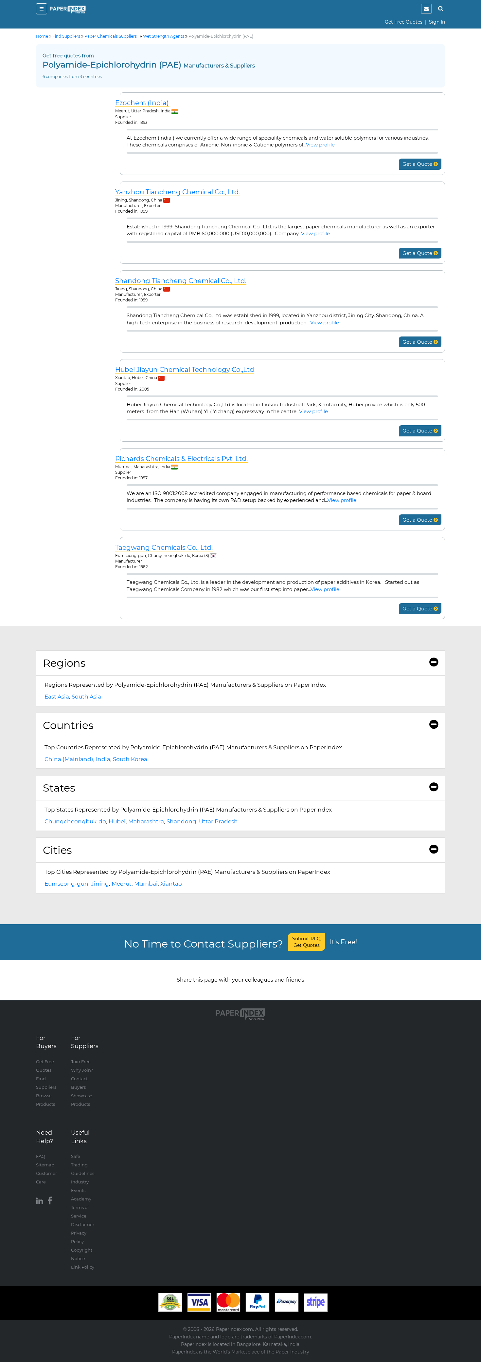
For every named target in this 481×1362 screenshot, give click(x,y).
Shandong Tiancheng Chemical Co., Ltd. (180, 281)
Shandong (181, 821)
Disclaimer (82, 1224)
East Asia (57, 696)
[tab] (240, 663)
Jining (100, 883)
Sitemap (45, 1164)
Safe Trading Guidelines (82, 1165)
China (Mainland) (69, 759)
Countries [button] (68, 725)
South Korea (130, 759)
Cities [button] (57, 850)
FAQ (40, 1156)
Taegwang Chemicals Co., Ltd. (164, 547)
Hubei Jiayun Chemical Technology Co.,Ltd (184, 370)
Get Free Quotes (403, 22)
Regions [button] (64, 663)
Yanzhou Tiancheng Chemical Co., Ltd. (177, 192)
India (103, 759)
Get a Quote (418, 164)
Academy (81, 1198)
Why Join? (82, 1070)
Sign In (437, 22)
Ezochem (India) (142, 103)
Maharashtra (146, 821)
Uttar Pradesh (218, 821)
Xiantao (171, 883)
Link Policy (82, 1267)
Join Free (81, 1061)
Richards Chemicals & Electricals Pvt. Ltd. (181, 459)
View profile (320, 145)
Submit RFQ (306, 942)
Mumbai (146, 883)
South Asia (86, 696)
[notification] (426, 9)
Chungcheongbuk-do (75, 821)
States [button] (59, 787)
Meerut (122, 883)
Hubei (117, 821)
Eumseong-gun (66, 883)
